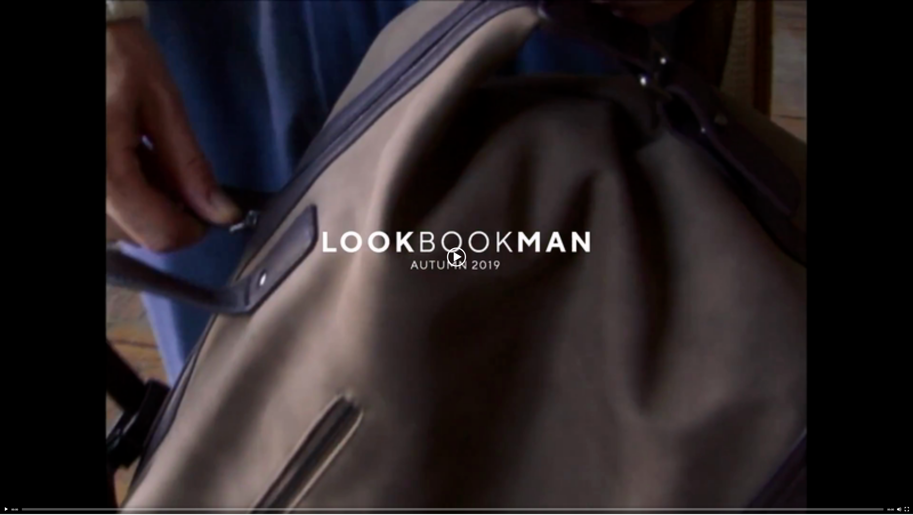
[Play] (6, 509)
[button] (456, 257)
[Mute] (899, 509)
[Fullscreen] (906, 509)
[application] (456, 257)
